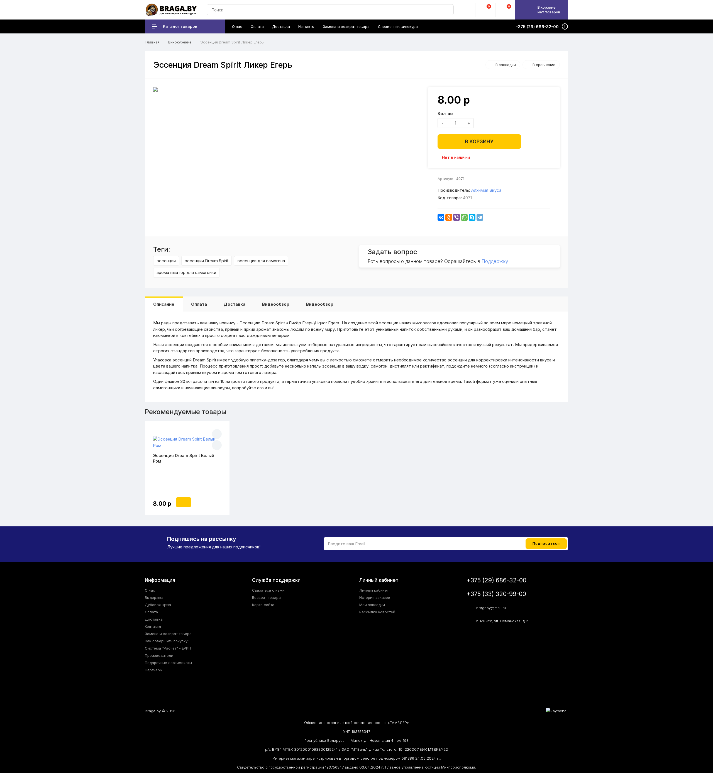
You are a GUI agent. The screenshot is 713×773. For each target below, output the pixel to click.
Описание (163, 304)
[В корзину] (183, 502)
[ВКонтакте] (441, 217)
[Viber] (456, 217)
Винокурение (180, 42)
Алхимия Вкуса (486, 190)
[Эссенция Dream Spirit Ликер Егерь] (288, 89)
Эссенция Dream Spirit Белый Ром (183, 458)
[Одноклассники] (448, 217)
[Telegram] (480, 217)
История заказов (374, 597)
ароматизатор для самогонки (186, 272)
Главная (152, 42)
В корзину (479, 141)
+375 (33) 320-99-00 (496, 593)
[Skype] (472, 217)
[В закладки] (217, 434)
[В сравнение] (217, 445)
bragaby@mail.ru (491, 608)
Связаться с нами (268, 590)
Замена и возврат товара (168, 634)
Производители (159, 655)
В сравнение (544, 64)
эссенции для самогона (261, 260)
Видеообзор (275, 304)
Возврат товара (266, 597)
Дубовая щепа (158, 605)
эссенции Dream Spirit (206, 260)
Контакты (153, 626)
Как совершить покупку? (167, 641)
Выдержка (154, 597)
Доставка (234, 304)
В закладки (505, 64)
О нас (150, 590)
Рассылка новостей (377, 612)
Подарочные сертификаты (168, 663)
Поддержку (495, 261)
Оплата (199, 304)
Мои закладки (372, 605)
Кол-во (445, 113)
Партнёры (153, 670)
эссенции (166, 260)
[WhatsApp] (464, 217)
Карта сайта (263, 605)
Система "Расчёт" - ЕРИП (168, 648)
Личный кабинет (374, 590)
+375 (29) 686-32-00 (496, 580)
